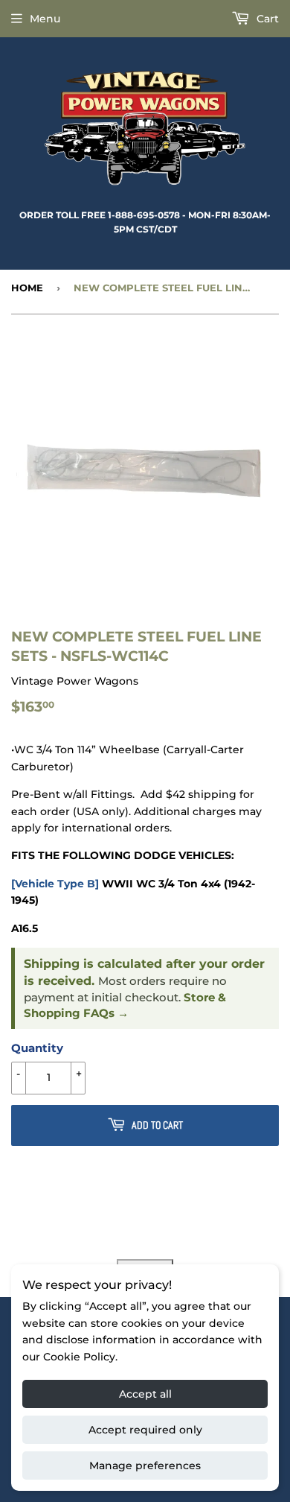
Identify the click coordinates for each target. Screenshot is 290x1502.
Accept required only (145, 1429)
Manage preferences (145, 1465)
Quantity (37, 1048)
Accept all (145, 1394)
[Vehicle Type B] (55, 883)
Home (27, 288)
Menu (45, 18)
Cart (266, 18)
